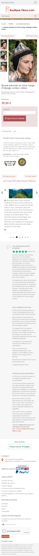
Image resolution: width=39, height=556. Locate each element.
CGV (3, 537)
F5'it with (34, 539)
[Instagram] (13, 530)
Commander (5, 496)
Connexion (5, 488)
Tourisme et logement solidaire (12, 475)
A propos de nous (7, 465)
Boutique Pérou (8, 2)
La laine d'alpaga (7, 470)
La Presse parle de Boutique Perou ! (13, 473)
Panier (4, 493)
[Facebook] (4, 530)
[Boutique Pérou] (19, 9)
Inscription (5, 521)
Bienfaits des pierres (8, 467)
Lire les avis (31, 236)
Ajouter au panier (15, 118)
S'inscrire (4, 490)
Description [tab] (6, 131)
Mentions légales (11, 537)
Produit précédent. (8, 36)
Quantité (6, 109)
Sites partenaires (22, 537)
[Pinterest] (8, 530)
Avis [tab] (15, 131)
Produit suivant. (33, 36)
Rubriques (6, 16)
